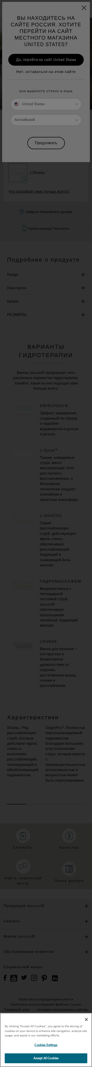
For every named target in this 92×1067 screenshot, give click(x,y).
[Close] (86, 1019)
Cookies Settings (45, 1045)
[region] (46, 1040)
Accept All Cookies (46, 1058)
